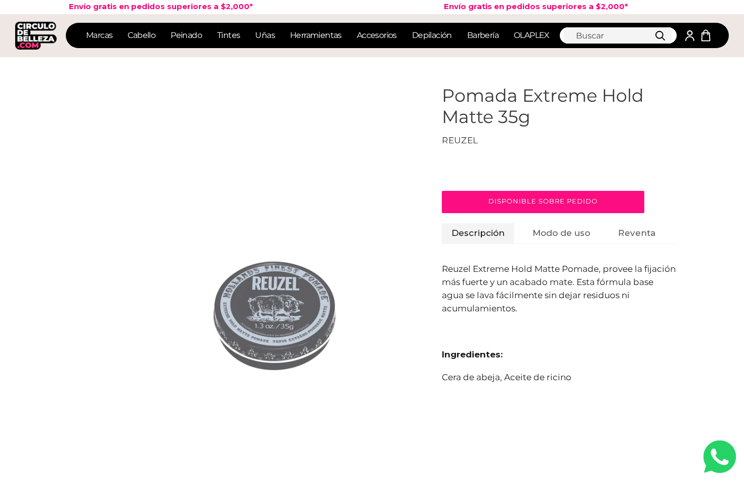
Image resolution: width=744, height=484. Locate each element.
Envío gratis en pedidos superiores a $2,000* (529, 6)
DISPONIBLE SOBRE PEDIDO (543, 201)
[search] (617, 35)
